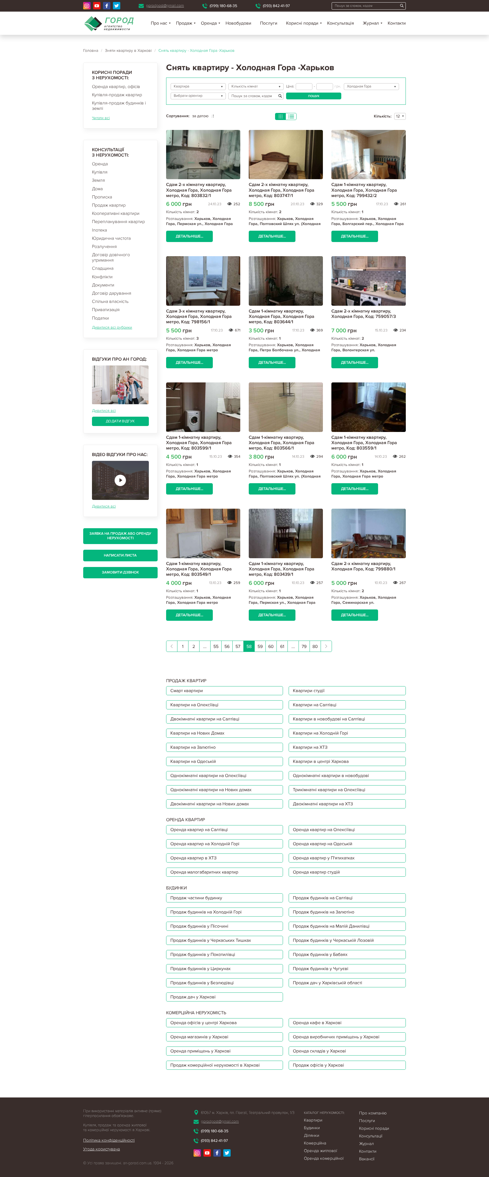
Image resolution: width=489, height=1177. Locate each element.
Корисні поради (302, 23)
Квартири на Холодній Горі (320, 733)
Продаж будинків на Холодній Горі (206, 912)
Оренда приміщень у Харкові (200, 1051)
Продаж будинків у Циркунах (200, 968)
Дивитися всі (104, 410)
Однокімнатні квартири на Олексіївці (208, 775)
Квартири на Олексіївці (194, 705)
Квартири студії (309, 691)
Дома (97, 189)
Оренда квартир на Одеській (322, 844)
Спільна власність (110, 301)
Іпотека (99, 230)
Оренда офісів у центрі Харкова (203, 1023)
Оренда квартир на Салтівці (199, 830)
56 (227, 646)
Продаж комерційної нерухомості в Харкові (215, 1065)
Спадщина (102, 268)
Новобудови (238, 23)
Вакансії (366, 1158)
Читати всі (101, 117)
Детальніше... (189, 236)
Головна (90, 50)
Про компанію (373, 1113)
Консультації (370, 1136)
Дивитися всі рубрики (112, 327)
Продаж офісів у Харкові (318, 1065)
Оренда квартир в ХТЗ (193, 858)
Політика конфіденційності (109, 1140)
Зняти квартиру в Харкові (128, 50)
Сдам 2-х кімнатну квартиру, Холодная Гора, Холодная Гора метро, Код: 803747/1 (281, 190)
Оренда (100, 164)
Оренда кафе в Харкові (317, 1023)
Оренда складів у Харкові (319, 1051)
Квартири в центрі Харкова (321, 761)
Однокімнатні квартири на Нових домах (211, 790)
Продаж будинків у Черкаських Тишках (210, 940)
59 (260, 646)
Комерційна (315, 1143)
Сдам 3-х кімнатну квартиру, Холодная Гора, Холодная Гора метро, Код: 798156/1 (199, 316)
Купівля (100, 172)
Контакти (397, 23)
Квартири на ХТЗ (310, 747)
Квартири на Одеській (193, 761)
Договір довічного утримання (111, 257)
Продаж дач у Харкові (193, 997)
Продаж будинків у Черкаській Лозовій (333, 940)
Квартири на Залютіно (193, 747)
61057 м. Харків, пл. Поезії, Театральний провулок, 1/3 (247, 1112)
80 (315, 646)
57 (237, 646)
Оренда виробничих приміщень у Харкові (336, 1037)
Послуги (268, 23)
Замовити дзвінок (120, 572)
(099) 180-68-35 (223, 5)
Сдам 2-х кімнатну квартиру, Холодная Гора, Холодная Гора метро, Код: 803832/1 (199, 190)
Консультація (340, 23)
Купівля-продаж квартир (117, 95)
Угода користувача (101, 1149)
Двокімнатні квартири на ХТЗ (323, 804)
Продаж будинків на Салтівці (323, 898)
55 (215, 646)
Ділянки (311, 1135)
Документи (103, 285)
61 (282, 646)
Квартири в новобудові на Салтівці (329, 719)
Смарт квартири (186, 691)
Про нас (159, 23)
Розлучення (104, 246)
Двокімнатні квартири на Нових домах (209, 804)
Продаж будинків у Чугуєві (320, 968)
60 (271, 646)
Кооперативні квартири (116, 213)
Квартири (313, 1120)
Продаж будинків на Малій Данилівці (331, 926)
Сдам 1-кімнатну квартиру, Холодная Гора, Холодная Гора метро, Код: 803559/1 (364, 443)
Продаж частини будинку (196, 898)
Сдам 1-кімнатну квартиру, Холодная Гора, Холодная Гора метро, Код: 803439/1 (281, 569)
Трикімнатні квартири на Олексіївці (329, 790)
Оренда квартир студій (316, 872)
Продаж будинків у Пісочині (199, 926)
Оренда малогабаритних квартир (204, 872)
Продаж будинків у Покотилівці (202, 954)
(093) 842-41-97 (276, 5)
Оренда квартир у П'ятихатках (324, 858)
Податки (100, 318)
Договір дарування (111, 293)
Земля (98, 180)
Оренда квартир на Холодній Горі (204, 844)
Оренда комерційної (324, 1158)
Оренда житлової (320, 1150)
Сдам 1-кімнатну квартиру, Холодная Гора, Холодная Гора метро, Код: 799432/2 (364, 190)
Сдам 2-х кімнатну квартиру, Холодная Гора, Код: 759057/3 (363, 313)
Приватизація (106, 310)
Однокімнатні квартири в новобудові (331, 775)
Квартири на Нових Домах (197, 733)
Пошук (313, 96)
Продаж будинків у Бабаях (320, 954)
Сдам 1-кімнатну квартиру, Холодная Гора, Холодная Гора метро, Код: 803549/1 (199, 569)
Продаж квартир (109, 205)
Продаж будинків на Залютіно (323, 912)
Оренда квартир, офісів (116, 86)
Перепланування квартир (118, 221)
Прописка (102, 197)
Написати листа (120, 555)
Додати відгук (120, 421)
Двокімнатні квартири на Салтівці (204, 719)
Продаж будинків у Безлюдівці (202, 983)
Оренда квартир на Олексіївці (324, 830)
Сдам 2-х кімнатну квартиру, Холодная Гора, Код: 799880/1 (363, 566)
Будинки (312, 1127)
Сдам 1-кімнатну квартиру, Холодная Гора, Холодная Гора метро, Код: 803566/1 (281, 443)
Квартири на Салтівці (314, 705)
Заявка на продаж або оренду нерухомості (120, 535)
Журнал (371, 23)
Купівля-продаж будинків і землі (119, 105)
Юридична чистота (111, 238)
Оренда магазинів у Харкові (199, 1037)
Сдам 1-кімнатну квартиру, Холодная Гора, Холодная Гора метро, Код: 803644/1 (281, 316)
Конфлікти (102, 277)
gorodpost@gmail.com (165, 5)
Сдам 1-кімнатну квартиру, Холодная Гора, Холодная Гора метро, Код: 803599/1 (199, 443)
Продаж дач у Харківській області (327, 983)
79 (304, 646)
